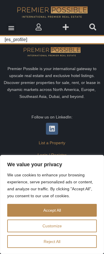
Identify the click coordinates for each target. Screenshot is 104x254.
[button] (11, 28)
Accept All (52, 210)
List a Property (52, 142)
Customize (52, 226)
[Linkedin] (52, 129)
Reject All (52, 241)
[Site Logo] (52, 12)
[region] (52, 204)
